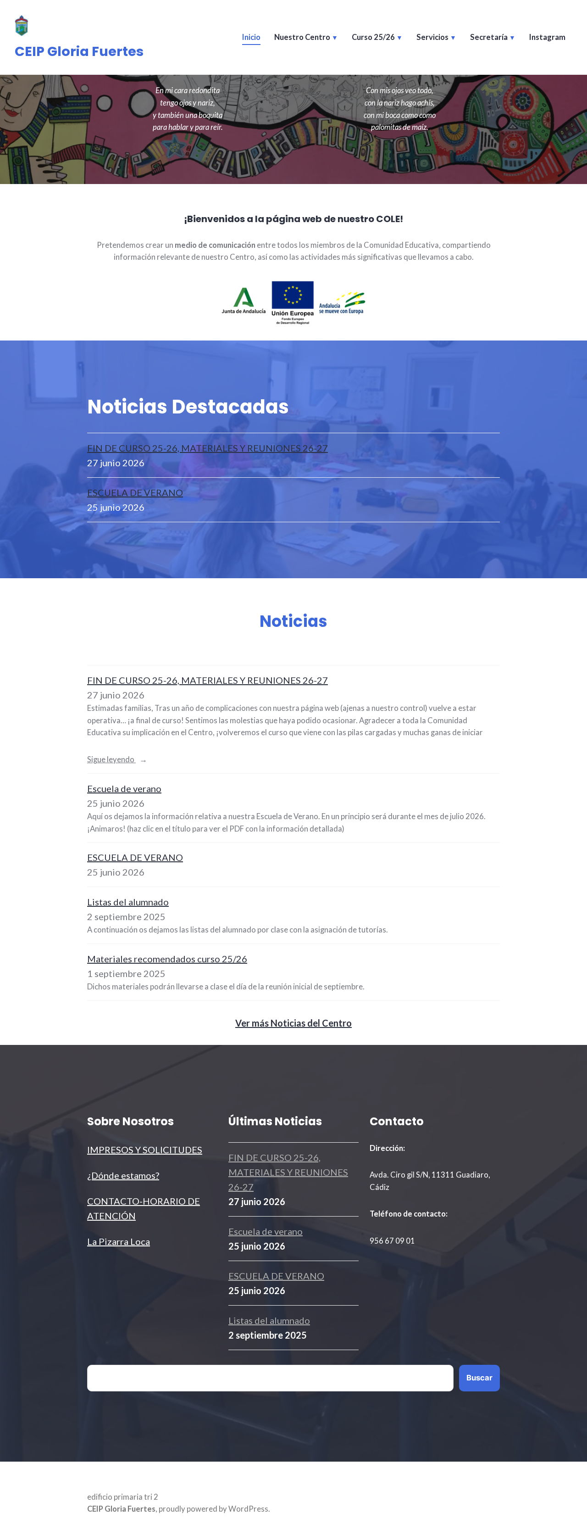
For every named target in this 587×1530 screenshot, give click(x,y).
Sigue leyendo (133, 760)
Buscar (479, 1377)
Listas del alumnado (128, 901)
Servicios (432, 37)
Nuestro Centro (302, 37)
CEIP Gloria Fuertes (79, 51)
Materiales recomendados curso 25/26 (167, 958)
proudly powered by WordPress (213, 1508)
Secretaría (489, 37)
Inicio (251, 37)
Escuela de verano (124, 788)
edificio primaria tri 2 (122, 1497)
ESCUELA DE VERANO (135, 492)
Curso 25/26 (373, 37)
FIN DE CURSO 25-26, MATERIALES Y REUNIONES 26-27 (207, 447)
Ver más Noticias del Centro (293, 1022)
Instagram (547, 37)
